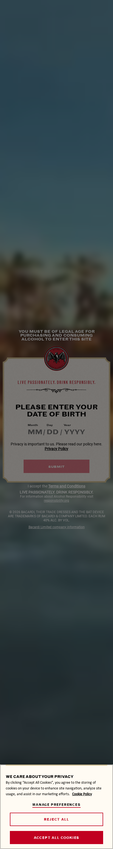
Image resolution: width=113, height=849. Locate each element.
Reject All (56, 819)
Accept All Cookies (56, 838)
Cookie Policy (82, 794)
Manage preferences (56, 805)
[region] (56, 807)
